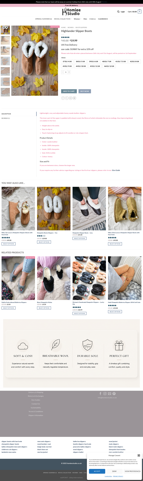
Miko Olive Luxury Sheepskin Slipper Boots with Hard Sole (124, 233)
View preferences (132, 471)
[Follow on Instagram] (104, 393)
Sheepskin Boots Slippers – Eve (47, 233)
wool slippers (78, 449)
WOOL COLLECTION (62, 19)
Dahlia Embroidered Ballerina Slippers (14, 302)
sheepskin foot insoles (117, 449)
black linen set (42, 449)
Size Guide (116, 170)
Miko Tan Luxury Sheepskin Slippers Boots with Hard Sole (17, 233)
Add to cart (69, 91)
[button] (139, 455)
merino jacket (42, 452)
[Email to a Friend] (70, 98)
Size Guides (35, 400)
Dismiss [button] (104, 2)
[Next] (54, 61)
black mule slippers (116, 447)
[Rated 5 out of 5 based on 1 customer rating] (101, 37)
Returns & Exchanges (36, 396)
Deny (114, 471)
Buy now (85, 91)
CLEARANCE (103, 19)
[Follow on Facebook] (100, 393)
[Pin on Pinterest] (74, 98)
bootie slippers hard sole (82, 444)
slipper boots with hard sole (12, 441)
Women (77, 19)
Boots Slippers (81, 27)
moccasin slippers (43, 441)
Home (63, 27)
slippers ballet (78, 452)
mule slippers (114, 444)
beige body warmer (44, 447)
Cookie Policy (108, 476)
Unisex (63, 57)
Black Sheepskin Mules (44, 302)
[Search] (118, 11)
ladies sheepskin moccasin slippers (14, 447)
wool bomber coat (44, 444)
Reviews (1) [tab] (6, 118)
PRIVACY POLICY (118, 476)
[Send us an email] (109, 393)
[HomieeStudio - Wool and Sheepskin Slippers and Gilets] (71, 11)
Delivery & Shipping (35, 392)
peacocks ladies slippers (82, 447)
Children (92, 19)
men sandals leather (116, 452)
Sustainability (36, 407)
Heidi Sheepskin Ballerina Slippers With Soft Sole (124, 302)
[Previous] (15, 61)
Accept (97, 471)
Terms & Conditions (36, 411)
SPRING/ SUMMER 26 (43, 19)
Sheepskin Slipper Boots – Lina (83, 233)
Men (85, 19)
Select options (8, 243)
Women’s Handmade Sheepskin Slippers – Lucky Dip (88, 303)
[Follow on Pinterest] (114, 393)
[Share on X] (67, 98)
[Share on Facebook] (63, 98)
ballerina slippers (79, 441)
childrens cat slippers (9, 449)
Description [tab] (6, 114)
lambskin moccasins (9, 452)
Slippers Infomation (35, 415)
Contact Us (36, 404)
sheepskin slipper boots (10, 444)
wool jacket (113, 441)
